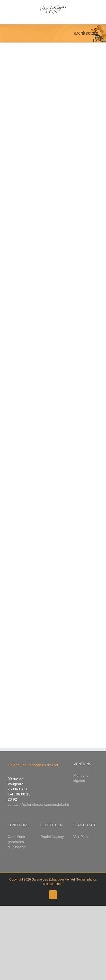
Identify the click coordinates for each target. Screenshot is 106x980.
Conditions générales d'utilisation (17, 842)
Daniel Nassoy (52, 837)
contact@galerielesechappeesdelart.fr (38, 804)
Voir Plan (80, 837)
